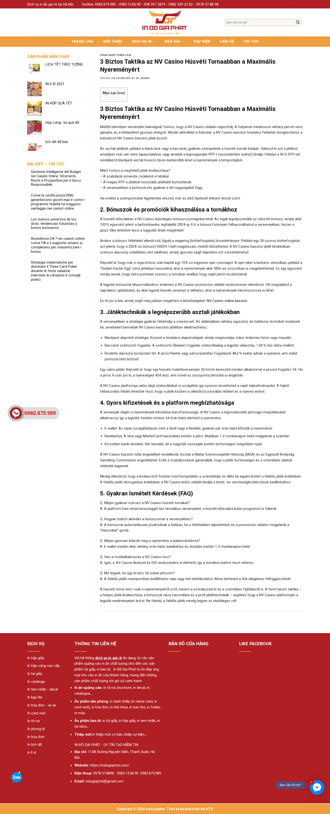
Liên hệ (227, 41)
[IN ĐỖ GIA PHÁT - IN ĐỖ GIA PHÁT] (165, 22)
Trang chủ (82, 41)
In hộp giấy (35, 658)
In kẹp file (34, 697)
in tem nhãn (146, 720)
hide (121, 93)
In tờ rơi (33, 721)
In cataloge (36, 681)
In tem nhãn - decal (42, 689)
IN (76, 745)
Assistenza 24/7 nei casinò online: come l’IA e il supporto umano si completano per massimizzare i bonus (58, 245)
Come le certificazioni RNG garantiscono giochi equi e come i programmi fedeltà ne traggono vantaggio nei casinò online (58, 202)
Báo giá (172, 41)
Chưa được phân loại (115, 55)
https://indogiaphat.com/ (109, 765)
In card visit (36, 713)
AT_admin (143, 78)
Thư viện (201, 41)
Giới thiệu (112, 41)
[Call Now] (16, 413)
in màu (79, 713)
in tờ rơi (109, 687)
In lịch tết (34, 744)
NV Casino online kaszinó (227, 301)
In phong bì (36, 729)
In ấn (78, 687)
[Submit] (298, 22)
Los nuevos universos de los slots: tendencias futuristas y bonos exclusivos (54, 223)
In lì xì (31, 752)
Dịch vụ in (142, 41)
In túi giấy (34, 673)
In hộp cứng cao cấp (43, 666)
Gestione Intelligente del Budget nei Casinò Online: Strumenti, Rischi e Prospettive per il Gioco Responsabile (56, 178)
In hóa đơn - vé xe (41, 705)
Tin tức (251, 41)
